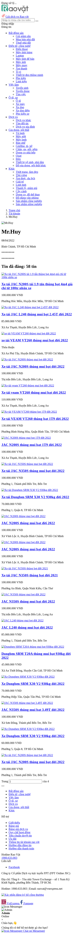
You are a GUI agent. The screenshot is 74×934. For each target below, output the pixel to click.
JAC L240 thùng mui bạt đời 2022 (27, 627)
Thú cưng (21, 175)
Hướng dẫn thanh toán (21, 848)
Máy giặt (21, 136)
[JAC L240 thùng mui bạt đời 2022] (22, 620)
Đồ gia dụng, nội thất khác (31, 165)
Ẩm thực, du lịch (25, 178)
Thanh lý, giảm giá (26, 188)
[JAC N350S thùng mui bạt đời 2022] (23, 594)
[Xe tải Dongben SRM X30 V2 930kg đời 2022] (29, 490)
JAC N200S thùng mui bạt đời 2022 (28, 523)
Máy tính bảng (24, 52)
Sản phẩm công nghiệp (29, 200)
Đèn (18, 158)
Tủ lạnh (20, 133)
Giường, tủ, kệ (24, 146)
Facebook (14, 867)
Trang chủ (14, 210)
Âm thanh (21, 68)
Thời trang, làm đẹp (27, 171)
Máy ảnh (21, 62)
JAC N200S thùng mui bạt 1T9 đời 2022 (31, 445)
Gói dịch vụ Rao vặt (17, 16)
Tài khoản (14, 213)
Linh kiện (21, 81)
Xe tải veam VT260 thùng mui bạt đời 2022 (33, 392)
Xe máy (20, 104)
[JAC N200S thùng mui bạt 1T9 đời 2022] (26, 437)
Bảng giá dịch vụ (18, 829)
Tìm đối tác (22, 123)
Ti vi (18, 71)
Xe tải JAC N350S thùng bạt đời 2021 (29, 575)
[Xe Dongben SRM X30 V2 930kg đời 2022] (28, 676)
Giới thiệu (14, 822)
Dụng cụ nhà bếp (25, 152)
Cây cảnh (21, 191)
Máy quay (21, 65)
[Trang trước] (2, 785)
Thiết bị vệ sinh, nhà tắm (30, 162)
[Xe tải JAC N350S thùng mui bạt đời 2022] (27, 463)
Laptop (20, 55)
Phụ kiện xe (22, 113)
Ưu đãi (12, 838)
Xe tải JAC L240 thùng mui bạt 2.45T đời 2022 (36, 314)
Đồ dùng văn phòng (27, 197)
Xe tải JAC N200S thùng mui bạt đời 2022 (32, 366)
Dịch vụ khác (23, 120)
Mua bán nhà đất (25, 39)
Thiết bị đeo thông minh (29, 74)
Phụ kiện (21, 78)
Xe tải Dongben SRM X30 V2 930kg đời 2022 (35, 497)
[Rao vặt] (15, 11)
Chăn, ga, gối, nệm (26, 149)
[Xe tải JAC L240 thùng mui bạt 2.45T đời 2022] (30, 307)
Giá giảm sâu (23, 36)
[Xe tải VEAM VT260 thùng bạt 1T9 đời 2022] (29, 411)
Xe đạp (20, 107)
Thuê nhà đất (23, 42)
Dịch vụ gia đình (25, 126)
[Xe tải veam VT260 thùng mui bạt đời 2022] (27, 385)
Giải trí (20, 181)
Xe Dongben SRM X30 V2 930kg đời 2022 (32, 684)
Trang (5, 781)
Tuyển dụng (22, 91)
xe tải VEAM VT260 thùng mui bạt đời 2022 (34, 340)
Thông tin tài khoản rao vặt (24, 842)
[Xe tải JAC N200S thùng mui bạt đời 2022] (27, 359)
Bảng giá (14, 825)
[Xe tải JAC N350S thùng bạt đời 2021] (24, 568)
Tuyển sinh (22, 87)
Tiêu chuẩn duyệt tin (20, 835)
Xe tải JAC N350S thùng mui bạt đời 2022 (32, 471)
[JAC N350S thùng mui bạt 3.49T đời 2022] (27, 702)
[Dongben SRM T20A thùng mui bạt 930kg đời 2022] (32, 646)
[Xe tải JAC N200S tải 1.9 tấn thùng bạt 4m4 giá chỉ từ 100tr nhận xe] (37, 277)
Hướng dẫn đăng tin (20, 845)
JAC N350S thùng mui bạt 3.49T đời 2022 (32, 710)
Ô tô (18, 100)
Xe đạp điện (23, 110)
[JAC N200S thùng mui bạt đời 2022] (23, 516)
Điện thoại (22, 49)
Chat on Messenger (33, 930)
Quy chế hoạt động (19, 832)
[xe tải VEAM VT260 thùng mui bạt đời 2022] (28, 333)
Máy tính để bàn (25, 58)
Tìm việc (21, 94)
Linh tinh (21, 184)
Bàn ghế (20, 142)
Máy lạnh (21, 139)
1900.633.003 (9, 857)
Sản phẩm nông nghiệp (29, 204)
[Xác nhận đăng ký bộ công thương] (22, 894)
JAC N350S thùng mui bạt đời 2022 (28, 601)
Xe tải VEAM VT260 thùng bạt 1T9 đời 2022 (35, 419)
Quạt (18, 155)
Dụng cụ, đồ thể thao (28, 194)
